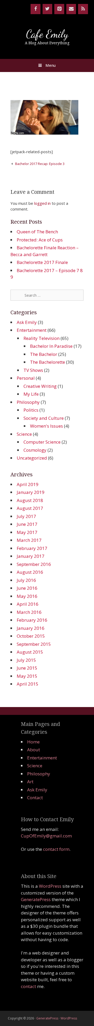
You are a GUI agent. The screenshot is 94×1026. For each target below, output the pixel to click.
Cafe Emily (47, 33)
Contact (35, 798)
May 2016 (27, 596)
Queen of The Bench (37, 232)
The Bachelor (43, 354)
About (33, 750)
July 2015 (26, 660)
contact (28, 986)
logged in (42, 203)
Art (30, 782)
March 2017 (29, 540)
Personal (26, 378)
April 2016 (27, 604)
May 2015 (27, 676)
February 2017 (32, 548)
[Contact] (71, 9)
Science (24, 434)
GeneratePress (36, 899)
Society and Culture (44, 418)
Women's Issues (46, 426)
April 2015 (27, 684)
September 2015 (34, 644)
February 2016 (32, 620)
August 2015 (30, 652)
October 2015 (31, 636)
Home (33, 742)
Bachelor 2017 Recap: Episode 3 (39, 163)
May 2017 (27, 532)
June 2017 (27, 524)
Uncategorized (32, 458)
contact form (56, 849)
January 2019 (30, 492)
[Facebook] (35, 9)
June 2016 (27, 588)
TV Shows (33, 370)
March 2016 (29, 612)
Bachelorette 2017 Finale (42, 262)
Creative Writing (40, 386)
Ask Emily (27, 322)
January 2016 (30, 628)
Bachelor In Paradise (51, 346)
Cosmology (35, 450)
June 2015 (27, 668)
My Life (31, 394)
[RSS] (83, 9)
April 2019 (27, 484)
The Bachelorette (47, 362)
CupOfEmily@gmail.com (46, 836)
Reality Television (42, 338)
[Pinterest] (59, 9)
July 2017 (26, 516)
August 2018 (30, 500)
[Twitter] (47, 9)
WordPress (50, 886)
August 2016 (30, 572)
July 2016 (26, 580)
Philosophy (28, 402)
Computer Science (42, 442)
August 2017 (30, 508)
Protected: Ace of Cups (40, 240)
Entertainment (31, 330)
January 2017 (30, 556)
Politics (31, 410)
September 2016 (34, 564)
